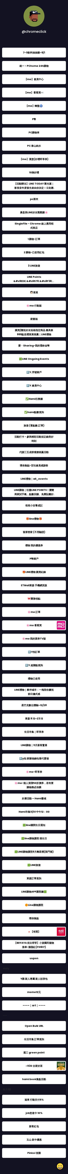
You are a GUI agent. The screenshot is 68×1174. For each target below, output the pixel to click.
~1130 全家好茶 (34, 1066)
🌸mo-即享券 (34, 772)
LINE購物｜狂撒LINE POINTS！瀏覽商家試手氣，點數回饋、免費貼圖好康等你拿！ (34, 494)
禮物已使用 (34, 678)
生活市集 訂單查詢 (34, 1039)
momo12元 (34, 992)
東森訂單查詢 (34, 878)
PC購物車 (34, 132)
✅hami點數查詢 (34, 412)
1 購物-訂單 (34, 239)
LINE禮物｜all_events (34, 479)
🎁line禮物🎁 (34, 518)
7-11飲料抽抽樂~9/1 (34, 52)
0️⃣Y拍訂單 (34, 652)
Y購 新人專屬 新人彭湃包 (34, 979)
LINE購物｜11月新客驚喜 (34, 745)
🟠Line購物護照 (34, 905)
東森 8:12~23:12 (34, 718)
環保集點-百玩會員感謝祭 (34, 465)
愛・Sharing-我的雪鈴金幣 (34, 345)
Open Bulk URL (34, 1026)
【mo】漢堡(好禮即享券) (34, 159)
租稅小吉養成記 (34, 505)
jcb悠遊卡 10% (34, 1113)
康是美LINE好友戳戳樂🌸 (34, 212)
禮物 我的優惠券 (34, 545)
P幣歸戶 (34, 558)
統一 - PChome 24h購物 (34, 66)
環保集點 (34, 918)
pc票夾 (34, 199)
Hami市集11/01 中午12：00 (34, 812)
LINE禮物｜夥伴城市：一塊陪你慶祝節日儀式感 (34, 692)
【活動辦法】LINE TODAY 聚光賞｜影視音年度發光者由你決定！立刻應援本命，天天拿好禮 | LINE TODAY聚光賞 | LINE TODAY (34, 190)
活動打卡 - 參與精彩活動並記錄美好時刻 (34, 439)
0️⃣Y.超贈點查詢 (34, 665)
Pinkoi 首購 (34, 1153)
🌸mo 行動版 (34, 305)
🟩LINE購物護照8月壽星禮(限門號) (34, 851)
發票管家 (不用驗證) (34, 532)
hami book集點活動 (34, 1079)
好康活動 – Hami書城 (34, 798)
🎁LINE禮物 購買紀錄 (34, 572)
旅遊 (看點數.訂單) (34, 425)
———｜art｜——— (34, 1005)
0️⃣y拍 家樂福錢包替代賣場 (34, 758)
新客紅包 (34, 1126)
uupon (34, 958)
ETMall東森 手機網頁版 (34, 585)
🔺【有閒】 (34, 931)
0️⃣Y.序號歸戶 (34, 372)
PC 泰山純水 (34, 146)
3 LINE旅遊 (34, 265)
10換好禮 (34, 172)
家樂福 (34, 319)
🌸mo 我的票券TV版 (34, 638)
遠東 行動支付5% (34, 1099)
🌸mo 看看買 (34, 625)
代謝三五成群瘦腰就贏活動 (34, 452)
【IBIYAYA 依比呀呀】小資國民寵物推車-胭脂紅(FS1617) (34, 945)
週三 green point (34, 1052)
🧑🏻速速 (34, 292)
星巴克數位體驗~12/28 (34, 705)
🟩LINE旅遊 (34, 865)
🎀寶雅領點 (34, 598)
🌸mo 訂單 (34, 612)
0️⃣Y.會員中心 (34, 385)
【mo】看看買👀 (34, 92)
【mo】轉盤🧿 (34, 106)
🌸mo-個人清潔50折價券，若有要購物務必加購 (34, 785)
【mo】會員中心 (34, 79)
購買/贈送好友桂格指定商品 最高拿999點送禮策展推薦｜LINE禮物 (34, 332)
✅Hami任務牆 (34, 399)
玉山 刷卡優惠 (34, 1139)
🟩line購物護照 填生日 (34, 838)
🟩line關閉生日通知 (34, 825)
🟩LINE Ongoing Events (34, 359)
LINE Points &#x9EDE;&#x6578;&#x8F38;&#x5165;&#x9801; (34, 281)
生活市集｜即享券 (34, 732)
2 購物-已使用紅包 (34, 252)
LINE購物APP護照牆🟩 (34, 891)
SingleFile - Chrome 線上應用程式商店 (34, 226)
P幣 (34, 119)
